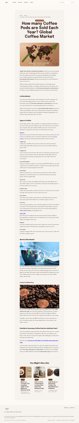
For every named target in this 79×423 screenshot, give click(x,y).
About (31, 2)
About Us (66, 407)
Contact (72, 407)
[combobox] (67, 2)
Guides (14, 2)
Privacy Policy (51, 420)
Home (21, 15)
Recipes (20, 2)
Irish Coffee (23, 213)
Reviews (26, 2)
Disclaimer (72, 420)
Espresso (22, 132)
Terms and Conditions (62, 420)
